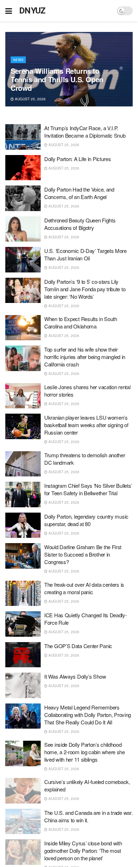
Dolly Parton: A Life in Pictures (77, 158)
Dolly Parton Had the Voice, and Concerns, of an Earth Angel (79, 193)
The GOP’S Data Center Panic (78, 646)
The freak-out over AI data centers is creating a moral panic (84, 588)
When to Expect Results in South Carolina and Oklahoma (80, 322)
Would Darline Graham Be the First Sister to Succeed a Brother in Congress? (82, 554)
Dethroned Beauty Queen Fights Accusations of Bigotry (79, 223)
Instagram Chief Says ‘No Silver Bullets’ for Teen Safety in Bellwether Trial (88, 489)
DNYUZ (32, 10)
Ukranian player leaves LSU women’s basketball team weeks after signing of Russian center (86, 425)
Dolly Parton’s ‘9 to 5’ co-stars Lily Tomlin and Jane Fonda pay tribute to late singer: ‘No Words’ (84, 289)
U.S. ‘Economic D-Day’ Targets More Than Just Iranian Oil (85, 254)
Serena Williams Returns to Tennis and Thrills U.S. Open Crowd (57, 79)
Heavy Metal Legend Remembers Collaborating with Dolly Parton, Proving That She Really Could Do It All (87, 714)
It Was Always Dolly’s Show (75, 676)
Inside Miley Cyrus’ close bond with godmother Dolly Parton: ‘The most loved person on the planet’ (83, 850)
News (18, 59)
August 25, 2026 (30, 98)
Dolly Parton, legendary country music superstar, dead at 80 (86, 520)
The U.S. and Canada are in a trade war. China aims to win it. (88, 816)
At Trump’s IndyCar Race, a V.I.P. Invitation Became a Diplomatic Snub (85, 131)
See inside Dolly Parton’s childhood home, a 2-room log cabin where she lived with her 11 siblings (84, 752)
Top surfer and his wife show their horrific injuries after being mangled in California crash (84, 357)
